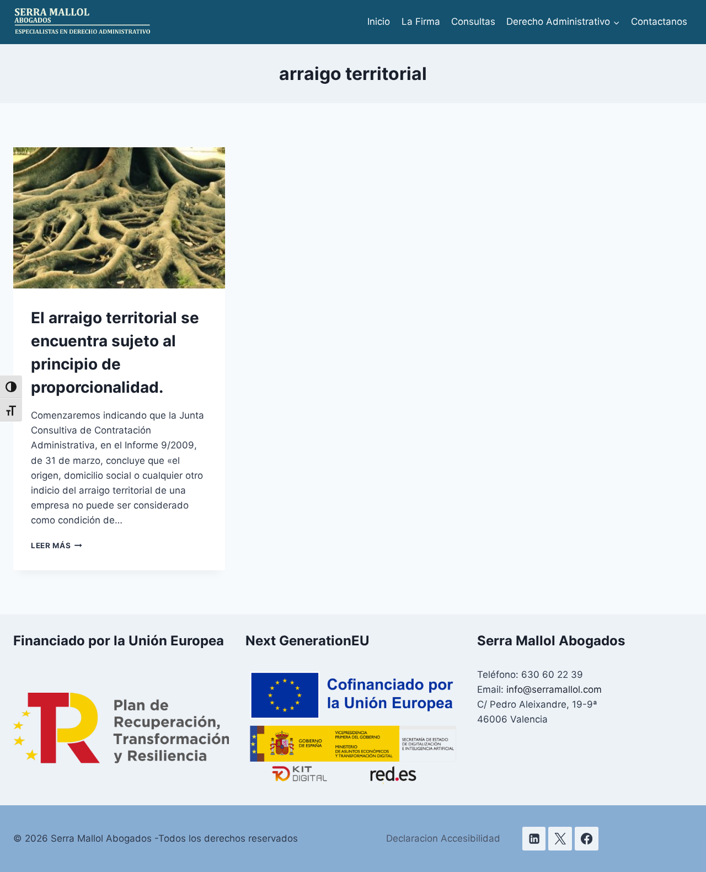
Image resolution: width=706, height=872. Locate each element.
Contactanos (659, 21)
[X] (560, 838)
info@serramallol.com (554, 689)
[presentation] (119, 217)
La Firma (421, 21)
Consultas (473, 21)
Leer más (56, 545)
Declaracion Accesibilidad (443, 838)
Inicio (378, 21)
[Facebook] (586, 838)
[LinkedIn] (534, 838)
